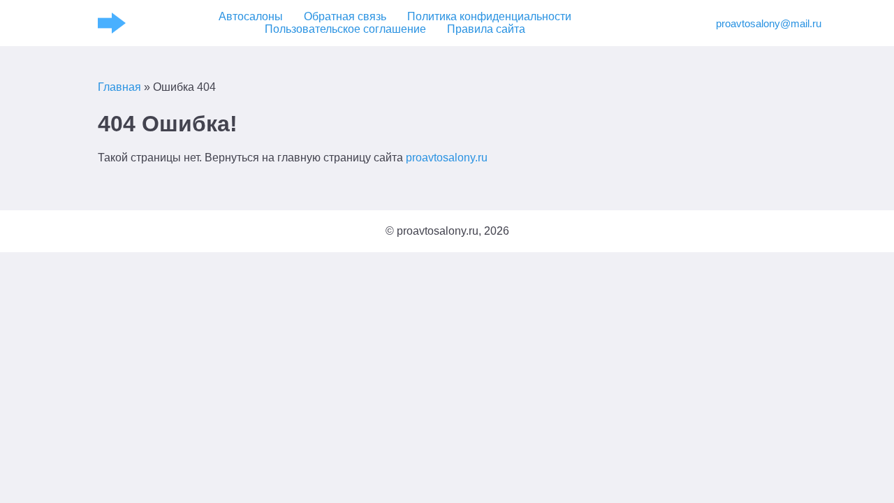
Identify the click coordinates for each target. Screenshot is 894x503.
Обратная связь (345, 16)
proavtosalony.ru (447, 157)
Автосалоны (251, 16)
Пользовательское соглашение (345, 29)
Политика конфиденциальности (489, 16)
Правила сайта (486, 29)
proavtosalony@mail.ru (756, 23)
